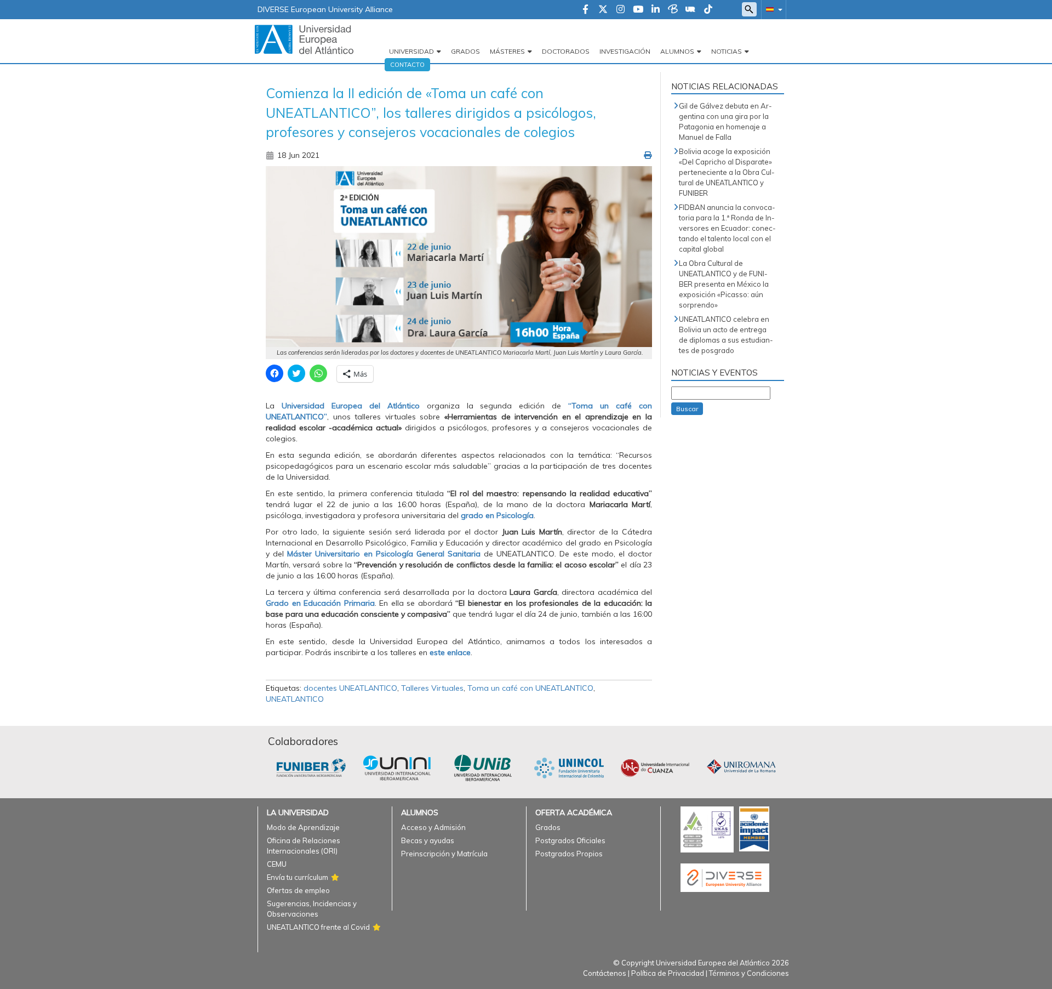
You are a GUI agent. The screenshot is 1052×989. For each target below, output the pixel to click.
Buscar (687, 409)
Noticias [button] (726, 51)
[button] (772, 9)
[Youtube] (638, 10)
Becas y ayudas (427, 840)
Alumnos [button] (677, 51)
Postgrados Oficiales (570, 840)
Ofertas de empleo (298, 890)
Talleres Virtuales (432, 688)
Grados (465, 51)
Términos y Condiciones (749, 973)
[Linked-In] (655, 10)
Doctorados (566, 51)
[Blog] (673, 10)
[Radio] (690, 10)
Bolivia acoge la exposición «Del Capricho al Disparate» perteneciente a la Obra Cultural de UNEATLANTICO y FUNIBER (727, 172)
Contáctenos (604, 973)
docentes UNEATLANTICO (350, 688)
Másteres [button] (507, 51)
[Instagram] (620, 10)
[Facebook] (585, 10)
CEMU (277, 864)
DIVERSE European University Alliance (325, 9)
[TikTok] (708, 10)
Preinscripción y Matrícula (444, 853)
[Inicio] (304, 39)
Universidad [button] (411, 51)
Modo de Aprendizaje (303, 827)
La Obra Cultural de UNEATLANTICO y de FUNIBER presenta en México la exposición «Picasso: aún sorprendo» (724, 284)
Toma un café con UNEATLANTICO (530, 688)
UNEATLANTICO (295, 699)
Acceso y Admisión (433, 827)
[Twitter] (603, 10)
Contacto (407, 65)
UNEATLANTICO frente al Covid (318, 927)
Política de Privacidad (667, 973)
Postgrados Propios (569, 853)
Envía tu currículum (297, 877)
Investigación (624, 51)
